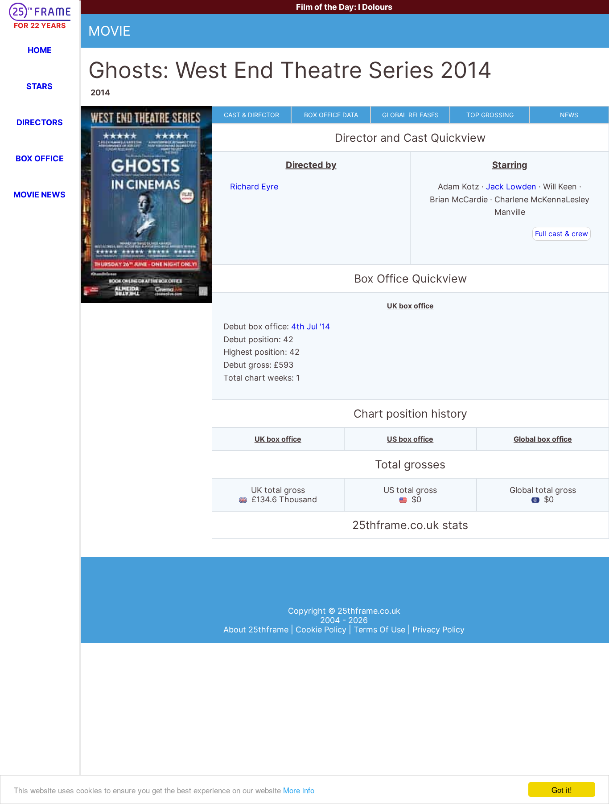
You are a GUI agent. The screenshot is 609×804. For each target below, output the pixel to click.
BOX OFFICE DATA (331, 115)
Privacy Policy (438, 629)
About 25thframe (257, 629)
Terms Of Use (380, 629)
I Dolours (375, 7)
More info (298, 790)
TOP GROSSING (490, 115)
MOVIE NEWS (39, 194)
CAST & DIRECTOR (251, 115)
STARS (39, 86)
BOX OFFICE (40, 158)
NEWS (569, 115)
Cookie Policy (322, 629)
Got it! (561, 789)
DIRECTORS (39, 122)
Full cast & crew (561, 233)
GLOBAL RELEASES (410, 115)
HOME (40, 50)
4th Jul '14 (310, 326)
